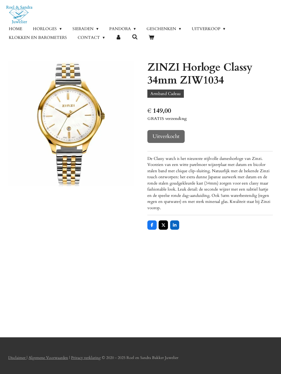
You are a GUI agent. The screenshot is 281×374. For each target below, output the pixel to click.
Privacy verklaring (86, 357)
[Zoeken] (135, 37)
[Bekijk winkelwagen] (151, 37)
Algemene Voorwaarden (48, 357)
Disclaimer (17, 357)
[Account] (118, 37)
